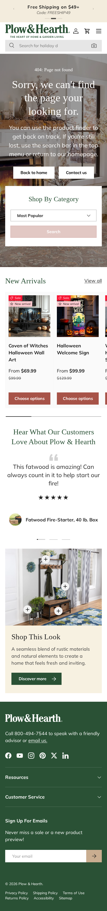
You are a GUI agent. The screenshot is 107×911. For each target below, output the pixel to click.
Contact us (76, 172)
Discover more (32, 678)
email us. (37, 740)
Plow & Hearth (30, 883)
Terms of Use (73, 893)
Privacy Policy (16, 893)
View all (93, 281)
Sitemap (65, 898)
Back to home (34, 172)
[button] (87, 31)
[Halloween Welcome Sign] (78, 316)
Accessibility (44, 898)
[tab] (47, 18)
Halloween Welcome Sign (73, 349)
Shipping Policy (45, 893)
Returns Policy (17, 898)
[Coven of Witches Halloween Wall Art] (29, 316)
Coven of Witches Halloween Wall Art (28, 353)
